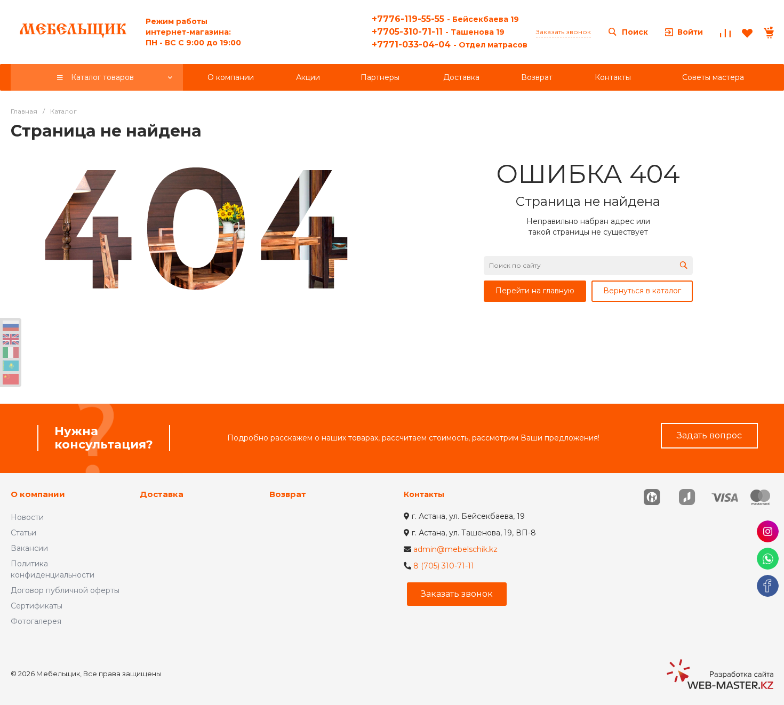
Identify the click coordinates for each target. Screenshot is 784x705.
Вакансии (29, 548)
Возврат (287, 494)
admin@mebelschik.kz (455, 549)
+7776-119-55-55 (445, 19)
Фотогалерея (36, 621)
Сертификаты (36, 606)
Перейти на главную (534, 290)
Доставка (161, 494)
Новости (27, 517)
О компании (38, 494)
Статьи (23, 533)
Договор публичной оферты (65, 590)
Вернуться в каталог (642, 290)
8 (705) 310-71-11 (443, 566)
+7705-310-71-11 (438, 32)
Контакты (424, 494)
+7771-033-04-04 (449, 44)
